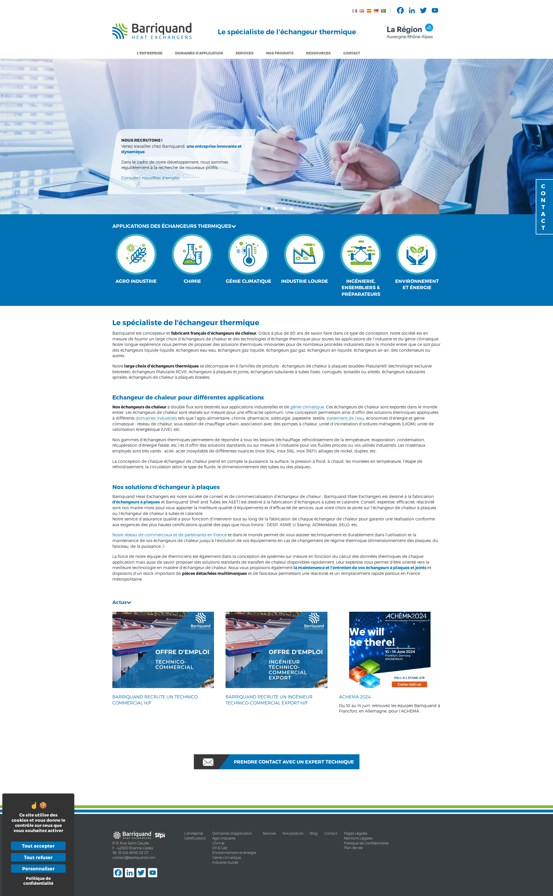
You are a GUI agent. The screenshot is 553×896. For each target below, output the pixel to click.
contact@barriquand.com (134, 857)
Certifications (195, 838)
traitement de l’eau (345, 418)
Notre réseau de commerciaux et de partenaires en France (169, 534)
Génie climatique (226, 857)
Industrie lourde (225, 862)
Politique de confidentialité (366, 843)
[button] (261, 208)
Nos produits (293, 833)
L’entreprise (149, 53)
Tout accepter (38, 845)
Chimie (218, 843)
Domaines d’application (232, 833)
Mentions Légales (358, 838)
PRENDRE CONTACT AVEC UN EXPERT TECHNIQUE (294, 761)
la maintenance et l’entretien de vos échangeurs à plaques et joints (360, 567)
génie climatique (307, 406)
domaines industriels (156, 418)
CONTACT (543, 207)
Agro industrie (223, 838)
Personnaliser (38, 868)
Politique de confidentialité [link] (38, 881)
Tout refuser (38, 857)
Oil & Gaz (219, 848)
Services (244, 53)
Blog (314, 833)
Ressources (318, 53)
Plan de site (353, 848)
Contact (351, 53)
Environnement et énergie (234, 852)
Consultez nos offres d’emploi (150, 177)
